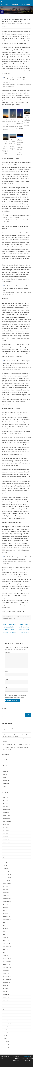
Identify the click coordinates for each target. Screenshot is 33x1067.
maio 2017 (5, 931)
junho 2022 (5, 830)
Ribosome (27, 1056)
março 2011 (6, 1042)
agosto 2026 (6, 797)
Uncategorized (6, 783)
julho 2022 (5, 827)
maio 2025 (5, 806)
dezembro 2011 (7, 1024)
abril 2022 (5, 836)
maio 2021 (5, 860)
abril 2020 (5, 869)
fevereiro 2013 (6, 997)
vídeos (4, 786)
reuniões (5, 777)
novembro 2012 (7, 1003)
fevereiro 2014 (6, 973)
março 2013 (6, 994)
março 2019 (6, 892)
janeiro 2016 (6, 940)
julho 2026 (5, 800)
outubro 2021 (6, 851)
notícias (11, 616)
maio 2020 (5, 866)
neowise (8, 618)
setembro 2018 (7, 901)
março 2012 (6, 1018)
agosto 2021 (6, 857)
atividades (5, 760)
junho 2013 (5, 988)
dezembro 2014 (7, 958)
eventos (6, 616)
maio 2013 (5, 991)
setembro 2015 (7, 946)
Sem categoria (6, 780)
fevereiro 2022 (6, 842)
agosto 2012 (6, 1009)
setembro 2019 (7, 883)
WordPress (28, 1063)
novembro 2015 (7, 943)
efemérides (5, 766)
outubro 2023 (6, 809)
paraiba (13, 618)
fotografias (5, 771)
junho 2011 (5, 1033)
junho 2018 (5, 907)
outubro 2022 (6, 818)
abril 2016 (5, 937)
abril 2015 (5, 955)
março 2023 (6, 812)
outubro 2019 (6, 881)
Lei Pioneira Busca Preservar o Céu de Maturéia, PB (16, 744)
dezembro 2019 (7, 875)
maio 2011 (5, 1036)
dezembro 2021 (7, 845)
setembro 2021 (7, 854)
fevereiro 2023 (6, 815)
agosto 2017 (6, 922)
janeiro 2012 (6, 1021)
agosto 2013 (6, 985)
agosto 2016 (6, 934)
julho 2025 (5, 803)
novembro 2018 (7, 898)
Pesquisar (4, 708)
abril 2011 (5, 1039)
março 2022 (6, 839)
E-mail (7, 679)
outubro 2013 (6, 982)
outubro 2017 (6, 916)
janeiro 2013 (6, 1000)
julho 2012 (5, 1012)
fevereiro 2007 (6, 1048)
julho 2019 (5, 886)
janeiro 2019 (6, 895)
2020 (17, 616)
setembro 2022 (7, 821)
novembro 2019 (7, 878)
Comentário (8, 652)
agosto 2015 (6, 949)
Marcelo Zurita (7, 23)
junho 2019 (5, 889)
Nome (6, 671)
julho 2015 (5, 952)
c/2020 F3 (24, 616)
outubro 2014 (6, 964)
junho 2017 (5, 928)
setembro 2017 (7, 919)
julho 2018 (5, 904)
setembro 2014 (7, 967)
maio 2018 (5, 910)
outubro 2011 (6, 1027)
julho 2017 (5, 925)
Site (6, 687)
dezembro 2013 (7, 976)
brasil (20, 616)
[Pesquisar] (28, 715)
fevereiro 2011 (6, 1045)
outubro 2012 (6, 1006)
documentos (6, 763)
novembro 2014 (7, 961)
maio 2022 (5, 833)
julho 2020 (5, 863)
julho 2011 (5, 1030)
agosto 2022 (6, 824)
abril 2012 (5, 1015)
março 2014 (6, 970)
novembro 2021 (7, 848)
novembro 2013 (7, 979)
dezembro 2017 (7, 913)
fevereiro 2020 (6, 872)
